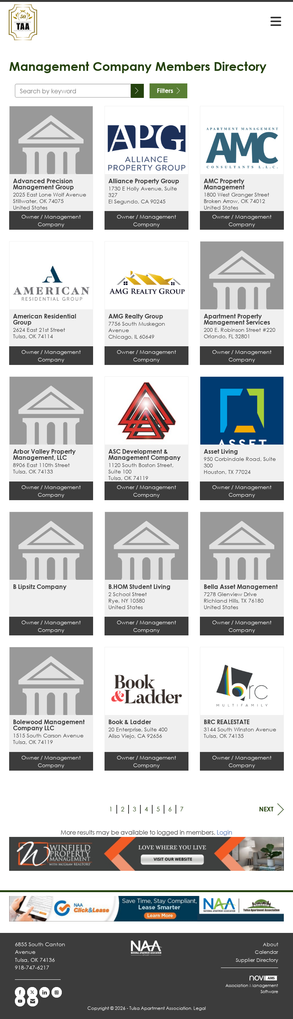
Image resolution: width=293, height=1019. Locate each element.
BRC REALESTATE (227, 722)
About (270, 944)
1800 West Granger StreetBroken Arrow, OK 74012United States (236, 201)
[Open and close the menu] (192, 21)
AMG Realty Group (135, 316)
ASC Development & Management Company (144, 454)
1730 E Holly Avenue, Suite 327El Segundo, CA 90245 (142, 195)
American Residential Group (44, 319)
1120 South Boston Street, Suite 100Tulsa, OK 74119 (141, 472)
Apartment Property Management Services (237, 319)
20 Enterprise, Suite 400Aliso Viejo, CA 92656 (137, 732)
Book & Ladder (129, 722)
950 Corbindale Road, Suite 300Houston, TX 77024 (240, 465)
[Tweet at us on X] (32, 992)
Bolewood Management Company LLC (49, 725)
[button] (137, 91)
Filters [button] (166, 90)
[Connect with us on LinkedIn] (44, 992)
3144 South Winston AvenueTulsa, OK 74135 (240, 732)
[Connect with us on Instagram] (57, 992)
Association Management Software (251, 988)
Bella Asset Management (241, 587)
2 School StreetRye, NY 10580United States (127, 601)
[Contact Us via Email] (32, 1001)
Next (266, 809)
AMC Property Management (224, 184)
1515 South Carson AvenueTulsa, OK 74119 (48, 738)
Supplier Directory (257, 960)
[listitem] (51, 173)
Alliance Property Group (143, 181)
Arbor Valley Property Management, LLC (44, 454)
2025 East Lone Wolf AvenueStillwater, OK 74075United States (49, 201)
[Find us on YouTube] (20, 1001)
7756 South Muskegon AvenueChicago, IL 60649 (136, 330)
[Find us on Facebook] (20, 992)
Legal (199, 1008)
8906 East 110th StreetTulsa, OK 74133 (41, 468)
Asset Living (221, 451)
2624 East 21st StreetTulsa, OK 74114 (39, 333)
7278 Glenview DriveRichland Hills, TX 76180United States (234, 601)
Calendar (266, 952)
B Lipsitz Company (39, 587)
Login (224, 832)
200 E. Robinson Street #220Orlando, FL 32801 (239, 333)
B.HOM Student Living (139, 587)
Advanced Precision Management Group (43, 184)
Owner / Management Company (51, 220)
